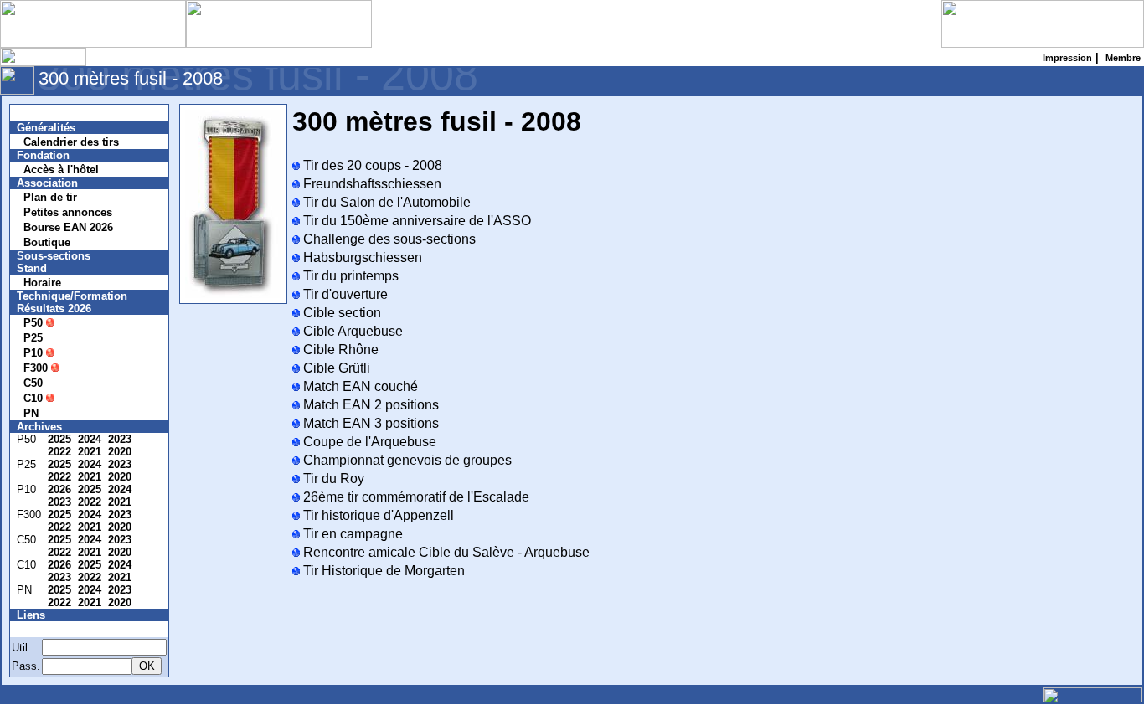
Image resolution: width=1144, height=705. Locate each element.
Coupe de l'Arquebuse (368, 442)
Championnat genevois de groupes (406, 460)
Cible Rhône (339, 349)
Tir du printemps (349, 276)
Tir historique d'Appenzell (377, 515)
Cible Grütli (335, 368)
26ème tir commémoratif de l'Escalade (414, 497)
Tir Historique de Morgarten (382, 570)
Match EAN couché (359, 386)
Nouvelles (52, 112)
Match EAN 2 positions (369, 405)
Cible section (340, 313)
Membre (48, 629)
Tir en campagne (351, 534)
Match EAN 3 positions (369, 423)
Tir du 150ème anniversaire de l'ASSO (415, 221)
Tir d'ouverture (344, 294)
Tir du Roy (332, 478)
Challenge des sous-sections (388, 239)
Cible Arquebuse (351, 331)
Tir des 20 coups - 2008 (371, 165)
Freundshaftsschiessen (370, 184)
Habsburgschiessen (361, 257)
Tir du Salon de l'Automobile (385, 202)
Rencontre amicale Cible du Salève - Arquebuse (445, 552)
